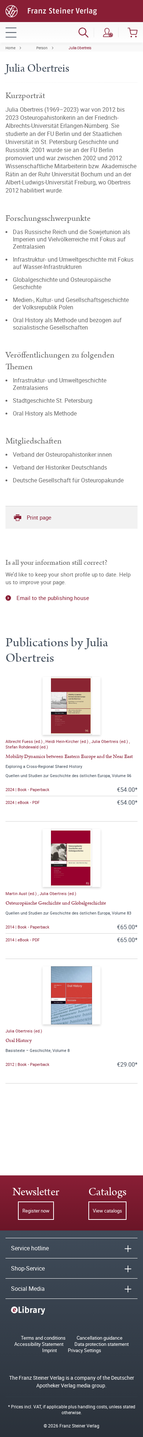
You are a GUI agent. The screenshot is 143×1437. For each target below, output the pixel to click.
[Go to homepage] (51, 10)
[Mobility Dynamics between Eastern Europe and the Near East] (71, 706)
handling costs (92, 1406)
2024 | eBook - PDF (23, 802)
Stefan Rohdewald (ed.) (27, 747)
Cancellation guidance (99, 1338)
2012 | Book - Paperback (28, 1064)
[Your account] (108, 32)
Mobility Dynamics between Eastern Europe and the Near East (69, 756)
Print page (39, 517)
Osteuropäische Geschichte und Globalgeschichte (56, 903)
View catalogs (107, 1210)
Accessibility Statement (38, 1344)
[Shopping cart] (132, 32)
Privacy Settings (84, 1350)
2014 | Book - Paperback (28, 927)
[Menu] (11, 32)
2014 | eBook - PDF (23, 939)
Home (10, 48)
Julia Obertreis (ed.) (110, 741)
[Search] (83, 32)
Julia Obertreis (80, 48)
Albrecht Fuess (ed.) (25, 741)
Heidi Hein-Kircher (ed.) (67, 741)
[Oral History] (71, 995)
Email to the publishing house (52, 597)
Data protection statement (101, 1344)
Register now (36, 1210)
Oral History (19, 1040)
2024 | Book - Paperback (28, 789)
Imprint (49, 1350)
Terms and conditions (43, 1338)
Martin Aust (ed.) (22, 893)
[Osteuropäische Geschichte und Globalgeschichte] (71, 858)
